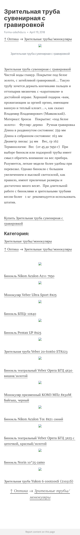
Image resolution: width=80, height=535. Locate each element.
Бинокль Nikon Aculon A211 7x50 (29, 276)
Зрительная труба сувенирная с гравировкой (37, 69)
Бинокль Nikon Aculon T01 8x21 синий (33, 419)
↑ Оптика (11, 39)
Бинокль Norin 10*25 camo (24, 462)
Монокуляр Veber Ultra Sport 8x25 (30, 295)
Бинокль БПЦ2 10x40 (20, 314)
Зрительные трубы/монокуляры (48, 39)
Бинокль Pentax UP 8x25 (22, 332)
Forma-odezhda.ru (15, 32)
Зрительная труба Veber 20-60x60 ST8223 (36, 351)
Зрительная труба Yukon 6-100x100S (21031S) (38, 481)
